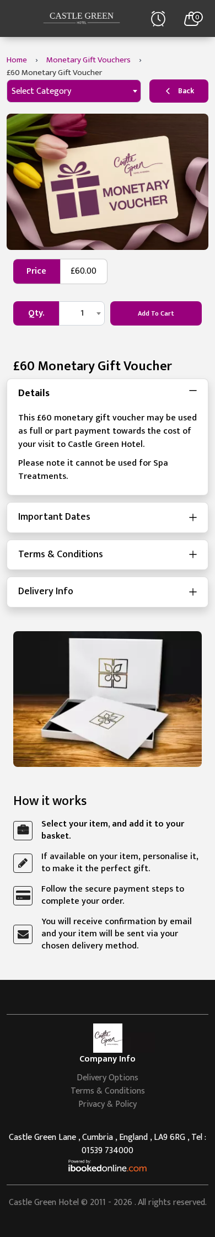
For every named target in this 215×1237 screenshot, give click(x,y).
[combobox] (74, 91)
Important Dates (54, 517)
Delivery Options (107, 1077)
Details (34, 393)
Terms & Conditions (60, 554)
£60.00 (83, 271)
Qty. (36, 313)
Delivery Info (45, 591)
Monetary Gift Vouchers (88, 60)
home (17, 60)
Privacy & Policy (107, 1104)
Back (186, 90)
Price (36, 271)
